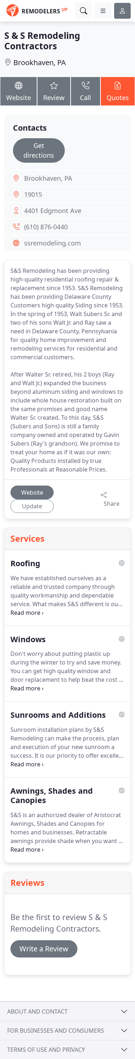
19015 (33, 194)
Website (18, 97)
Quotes (118, 97)
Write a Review (43, 949)
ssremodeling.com (52, 243)
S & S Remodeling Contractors (42, 41)
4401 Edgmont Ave (52, 210)
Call (85, 97)
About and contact (37, 1011)
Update (32, 506)
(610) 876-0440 (46, 226)
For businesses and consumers (55, 1031)
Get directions (38, 150)
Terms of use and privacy (46, 1050)
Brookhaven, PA (39, 62)
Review (53, 97)
